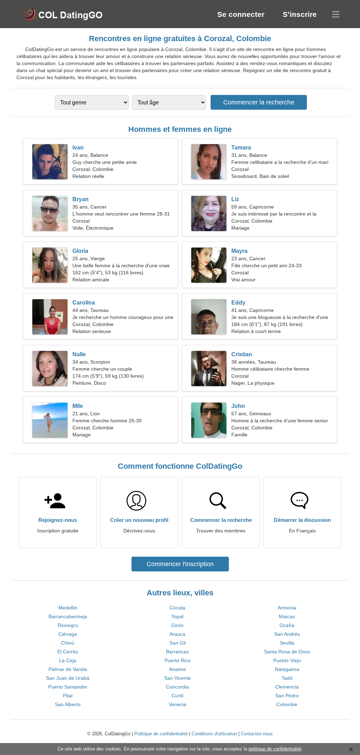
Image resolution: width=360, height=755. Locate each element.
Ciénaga (67, 634)
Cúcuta (177, 607)
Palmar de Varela (68, 669)
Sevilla (287, 643)
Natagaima (287, 669)
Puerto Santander (68, 687)
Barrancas (177, 651)
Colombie (286, 704)
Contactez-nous (257, 733)
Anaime (177, 669)
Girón (177, 625)
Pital (67, 695)
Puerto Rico (178, 660)
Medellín (67, 607)
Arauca (177, 634)
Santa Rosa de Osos (287, 651)
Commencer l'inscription (180, 564)
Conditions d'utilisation (214, 733)
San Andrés (287, 634)
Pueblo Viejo (287, 660)
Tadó (287, 678)
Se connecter (240, 14)
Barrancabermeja (68, 616)
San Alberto (68, 704)
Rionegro (68, 625)
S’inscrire (300, 14)
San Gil (177, 643)
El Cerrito (67, 651)
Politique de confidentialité (161, 733)
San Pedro (287, 695)
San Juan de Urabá (67, 678)
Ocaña (286, 625)
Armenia (287, 607)
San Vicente (177, 678)
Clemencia (287, 687)
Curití (178, 695)
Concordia (177, 687)
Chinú (67, 643)
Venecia (177, 704)
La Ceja (67, 660)
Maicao (287, 616)
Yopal (177, 616)
